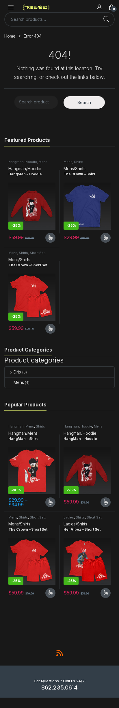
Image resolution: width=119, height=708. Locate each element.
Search (106, 19)
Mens (43, 162)
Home (9, 36)
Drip (17, 371)
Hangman (16, 162)
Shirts (78, 162)
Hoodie (31, 162)
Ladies (69, 517)
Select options (48, 238)
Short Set (37, 253)
